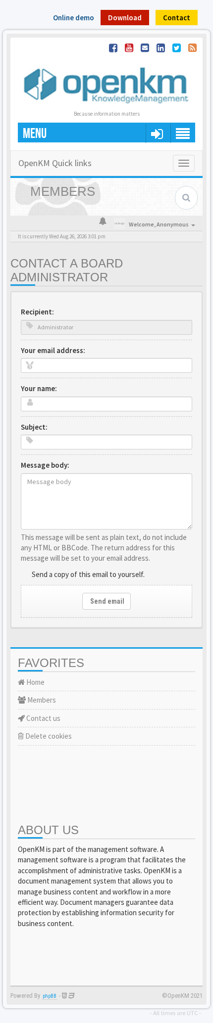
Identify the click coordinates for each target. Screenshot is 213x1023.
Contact (176, 17)
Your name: (39, 388)
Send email (106, 601)
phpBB (49, 996)
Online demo (73, 17)
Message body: (45, 465)
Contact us (42, 718)
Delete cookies (48, 736)
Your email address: (53, 350)
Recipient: (37, 311)
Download (125, 17)
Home (35, 682)
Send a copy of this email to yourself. (88, 574)
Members (41, 700)
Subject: (34, 427)
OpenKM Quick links (55, 163)
